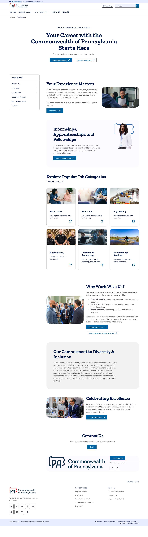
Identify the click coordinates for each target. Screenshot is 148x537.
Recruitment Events (19, 101)
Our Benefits (16, 93)
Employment (17, 77)
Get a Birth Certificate (83, 499)
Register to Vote (81, 491)
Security (134, 521)
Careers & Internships (116, 491)
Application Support (19, 97)
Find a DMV (79, 495)
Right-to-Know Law (115, 499)
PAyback (78, 506)
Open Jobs (15, 88)
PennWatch (112, 495)
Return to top (131, 482)
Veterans (15, 105)
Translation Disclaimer (124, 521)
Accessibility (98, 521)
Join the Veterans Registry (84, 502)
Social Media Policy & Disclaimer (129, 523)
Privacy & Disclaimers (110, 521)
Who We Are (16, 84)
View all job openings (55, 181)
